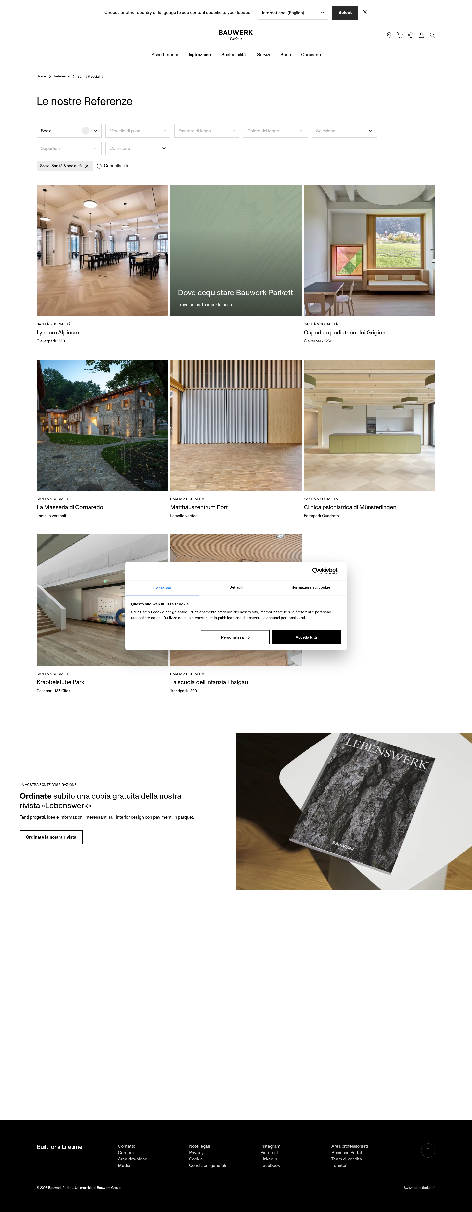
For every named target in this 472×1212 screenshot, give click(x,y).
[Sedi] (389, 35)
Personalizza (232, 637)
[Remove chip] (87, 166)
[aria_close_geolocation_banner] (365, 13)
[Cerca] (432, 35)
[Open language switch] (411, 35)
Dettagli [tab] (236, 587)
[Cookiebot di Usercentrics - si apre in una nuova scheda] (319, 571)
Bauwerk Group (109, 1187)
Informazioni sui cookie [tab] (309, 587)
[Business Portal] (422, 35)
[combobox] (293, 13)
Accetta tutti (306, 637)
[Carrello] (400, 35)
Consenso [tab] (162, 588)
